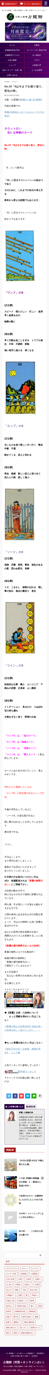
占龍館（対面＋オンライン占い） (24, 1362)
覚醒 (36, 1317)
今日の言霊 (10, 1279)
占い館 (8, 1284)
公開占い (38, 1279)
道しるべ (23, 1327)
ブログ (36, 60)
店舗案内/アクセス (12, 55)
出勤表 (36, 45)
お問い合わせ (12, 75)
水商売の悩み (22, 1306)
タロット (25, 1268)
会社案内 (35, 1356)
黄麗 (15, 1333)
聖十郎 (16, 1317)
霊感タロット (36, 1327)
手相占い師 (10, 1301)
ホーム (12, 45)
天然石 (37, 1284)
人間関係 (34, 1274)
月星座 (31, 1301)
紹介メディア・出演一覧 (12, 70)
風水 (7, 1333)
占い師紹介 (36, 55)
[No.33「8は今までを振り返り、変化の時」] (27, 1095)
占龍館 (17, 1284)
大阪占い (27, 1284)
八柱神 (28, 1279)
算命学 (8, 1311)
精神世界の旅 (20, 1311)
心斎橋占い (10, 1295)
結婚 (7, 1317)
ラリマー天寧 (11, 1274)
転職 (7, 1322)
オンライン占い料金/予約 (37, 50)
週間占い (17, 1322)
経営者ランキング (27, 1071)
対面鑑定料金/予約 (12, 50)
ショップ (12, 65)
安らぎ (8, 1290)
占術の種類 (12, 60)
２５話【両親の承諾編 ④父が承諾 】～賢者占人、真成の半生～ (31, 1182)
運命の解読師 (29, 1322)
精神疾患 (32, 1311)
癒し (32, 1306)
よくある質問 (37, 70)
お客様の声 (36, 65)
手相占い (35, 1295)
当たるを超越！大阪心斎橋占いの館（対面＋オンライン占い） (24, 1366)
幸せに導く (34, 1290)
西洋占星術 (27, 1317)
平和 (24, 1290)
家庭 (16, 1290)
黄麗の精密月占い (27, 1333)
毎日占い (9, 1306)
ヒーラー (35, 1268)
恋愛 (20, 1295)
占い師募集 (10, 1353)
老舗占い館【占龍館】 (31, 99)
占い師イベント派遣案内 (25, 1353)
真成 (39, 1306)
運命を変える (11, 1327)
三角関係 (23, 1274)
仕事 (20, 1279)
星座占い (21, 1301)
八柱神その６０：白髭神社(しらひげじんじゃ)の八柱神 (31, 1199)
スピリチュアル (12, 1268)
